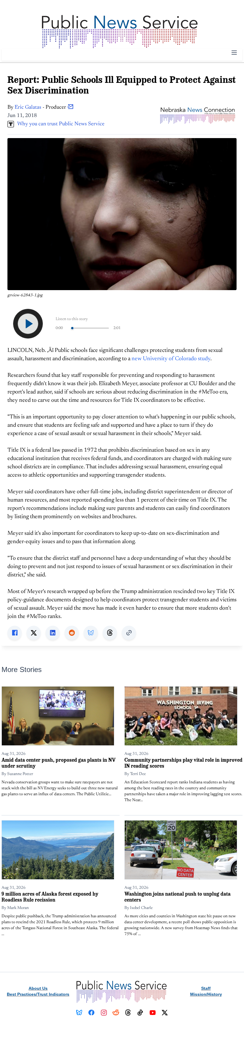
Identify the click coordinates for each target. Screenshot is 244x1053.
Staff (206, 988)
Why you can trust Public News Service (59, 124)
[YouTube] (152, 1012)
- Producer (41, 107)
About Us (38, 988)
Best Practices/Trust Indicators (38, 994)
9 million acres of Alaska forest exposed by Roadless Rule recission (49, 897)
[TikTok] (140, 1012)
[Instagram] (103, 1012)
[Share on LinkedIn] (53, 633)
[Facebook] (91, 1012)
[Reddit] (116, 1012)
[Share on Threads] (110, 633)
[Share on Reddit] (72, 633)
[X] (164, 1012)
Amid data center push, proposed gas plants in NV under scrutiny (58, 763)
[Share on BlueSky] (91, 633)
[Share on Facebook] (14, 633)
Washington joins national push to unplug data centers (177, 897)
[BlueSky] (79, 1012)
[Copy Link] (129, 633)
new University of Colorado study (171, 359)
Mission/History (206, 994)
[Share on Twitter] (33, 633)
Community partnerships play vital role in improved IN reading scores (183, 763)
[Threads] (128, 1012)
